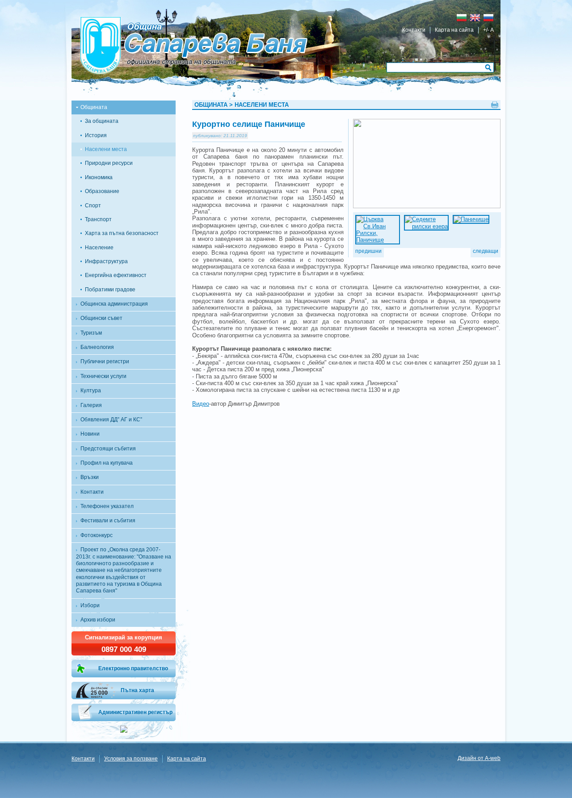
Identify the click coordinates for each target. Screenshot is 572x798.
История (96, 135)
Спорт (93, 205)
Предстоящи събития (108, 448)
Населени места (106, 149)
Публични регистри (104, 361)
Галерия (91, 405)
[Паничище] (373, 219)
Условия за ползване (131, 758)
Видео (200, 403)
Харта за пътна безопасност (122, 233)
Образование (102, 191)
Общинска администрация (114, 304)
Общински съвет (101, 318)
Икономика (99, 177)
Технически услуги (103, 376)
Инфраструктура (106, 261)
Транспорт (98, 219)
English (475, 17)
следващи (485, 251)
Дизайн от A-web (479, 758)
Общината (93, 107)
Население (99, 247)
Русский (488, 17)
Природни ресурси (109, 163)
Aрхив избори (97, 619)
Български (461, 17)
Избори (90, 605)
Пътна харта (137, 690)
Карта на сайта (454, 30)
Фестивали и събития (107, 520)
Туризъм (91, 333)
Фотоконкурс (96, 535)
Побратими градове (110, 289)
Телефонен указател (107, 506)
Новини (90, 434)
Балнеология (97, 347)
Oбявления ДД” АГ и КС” (111, 419)
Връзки (89, 477)
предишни (368, 251)
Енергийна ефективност (116, 275)
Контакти (413, 30)
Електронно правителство (133, 668)
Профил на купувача (106, 463)
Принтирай (494, 104)
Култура (90, 390)
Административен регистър (135, 712)
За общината (101, 121)
